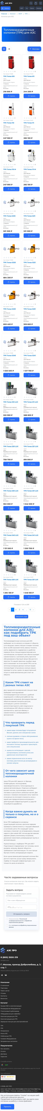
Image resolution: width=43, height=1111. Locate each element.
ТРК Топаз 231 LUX (31, 491)
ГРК (2, 1028)
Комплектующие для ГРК (9, 1019)
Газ (27, 8)
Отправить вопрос (21, 914)
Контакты (4, 996)
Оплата (3, 1051)
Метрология (5, 1031)
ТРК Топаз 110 (8, 123)
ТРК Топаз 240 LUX (10, 535)
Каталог (13, 14)
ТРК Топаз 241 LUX (31, 535)
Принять (7, 1107)
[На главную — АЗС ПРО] (7, 3)
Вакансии (4, 998)
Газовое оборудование (8, 1038)
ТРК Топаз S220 (9, 262)
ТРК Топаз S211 (29, 216)
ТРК (26, 14)
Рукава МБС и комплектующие (11, 1006)
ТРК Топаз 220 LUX (10, 446)
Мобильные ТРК (6, 1036)
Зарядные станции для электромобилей (14, 1021)
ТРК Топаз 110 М (9, 169)
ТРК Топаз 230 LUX (10, 491)
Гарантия (4, 1056)
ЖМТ (21, 8)
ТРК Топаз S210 (9, 216)
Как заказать (5, 1049)
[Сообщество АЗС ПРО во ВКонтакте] (6, 975)
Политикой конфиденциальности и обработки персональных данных (20, 920)
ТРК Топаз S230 (9, 309)
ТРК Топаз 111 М (30, 169)
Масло (32, 8)
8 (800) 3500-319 (9, 957)
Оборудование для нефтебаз (10, 1014)
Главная (4, 14)
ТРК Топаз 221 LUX (31, 446)
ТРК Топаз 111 (29, 123)
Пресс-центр (5, 990)
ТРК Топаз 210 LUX (10, 402)
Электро (38, 8)
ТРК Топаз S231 (30, 309)
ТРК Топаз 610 (8, 76)
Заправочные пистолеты (9, 1041)
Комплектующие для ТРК (9, 1016)
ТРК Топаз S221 (30, 262)
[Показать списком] (9, 49)
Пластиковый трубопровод (10, 1011)
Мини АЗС (4, 1033)
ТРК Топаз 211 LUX (31, 402)
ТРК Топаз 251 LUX (31, 580)
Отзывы (3, 993)
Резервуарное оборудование (11, 1008)
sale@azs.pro (5, 960)
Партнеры (4, 988)
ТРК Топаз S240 (9, 355)
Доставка (4, 1054)
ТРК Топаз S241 (30, 355)
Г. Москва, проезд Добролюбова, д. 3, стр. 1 (21, 966)
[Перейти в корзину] (36, 3)
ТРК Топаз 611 (29, 76)
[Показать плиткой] (4, 49)
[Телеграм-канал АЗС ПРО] (2, 975)
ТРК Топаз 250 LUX (10, 580)
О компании (5, 985)
